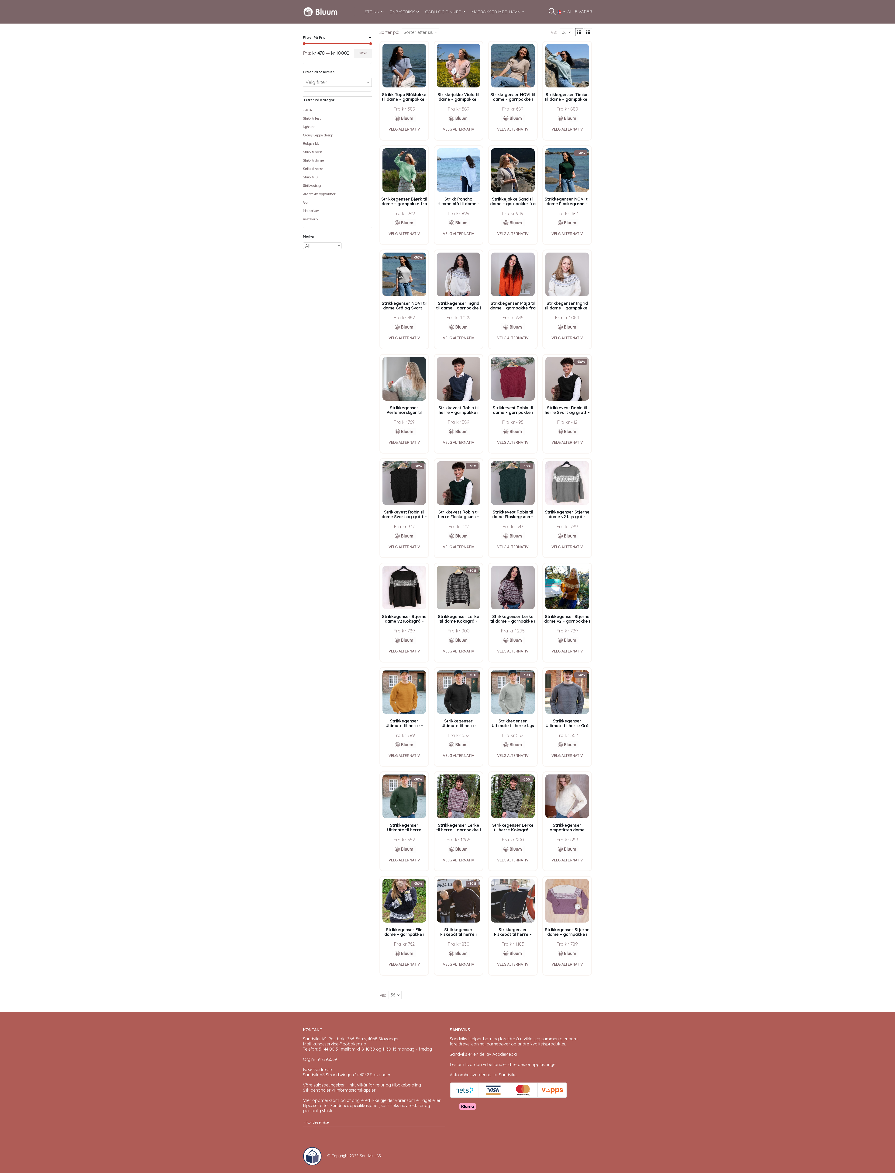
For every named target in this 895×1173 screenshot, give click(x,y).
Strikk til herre (313, 169)
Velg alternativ (404, 129)
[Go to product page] (404, 65)
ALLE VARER (579, 11)
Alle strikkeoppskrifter (319, 194)
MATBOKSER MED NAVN (495, 11)
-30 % (307, 110)
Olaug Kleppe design (318, 135)
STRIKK (372, 11)
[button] (552, 11)
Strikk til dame (313, 160)
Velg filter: (316, 82)
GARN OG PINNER (443, 11)
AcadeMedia (504, 1054)
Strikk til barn (312, 152)
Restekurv (310, 219)
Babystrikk (311, 143)
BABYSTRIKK (402, 11)
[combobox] (322, 246)
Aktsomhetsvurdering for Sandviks (483, 1074)
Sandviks (458, 1038)
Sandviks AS (370, 1155)
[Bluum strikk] (404, 118)
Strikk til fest (311, 118)
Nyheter (309, 127)
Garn (306, 202)
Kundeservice (317, 1122)
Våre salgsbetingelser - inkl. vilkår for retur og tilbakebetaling (362, 1085)
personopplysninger (537, 1064)
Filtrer (363, 53)
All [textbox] (307, 246)
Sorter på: (389, 32)
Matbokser (311, 210)
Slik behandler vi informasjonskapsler (339, 1090)
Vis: (554, 32)
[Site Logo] (320, 11)
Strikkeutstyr (312, 185)
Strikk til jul (310, 177)
